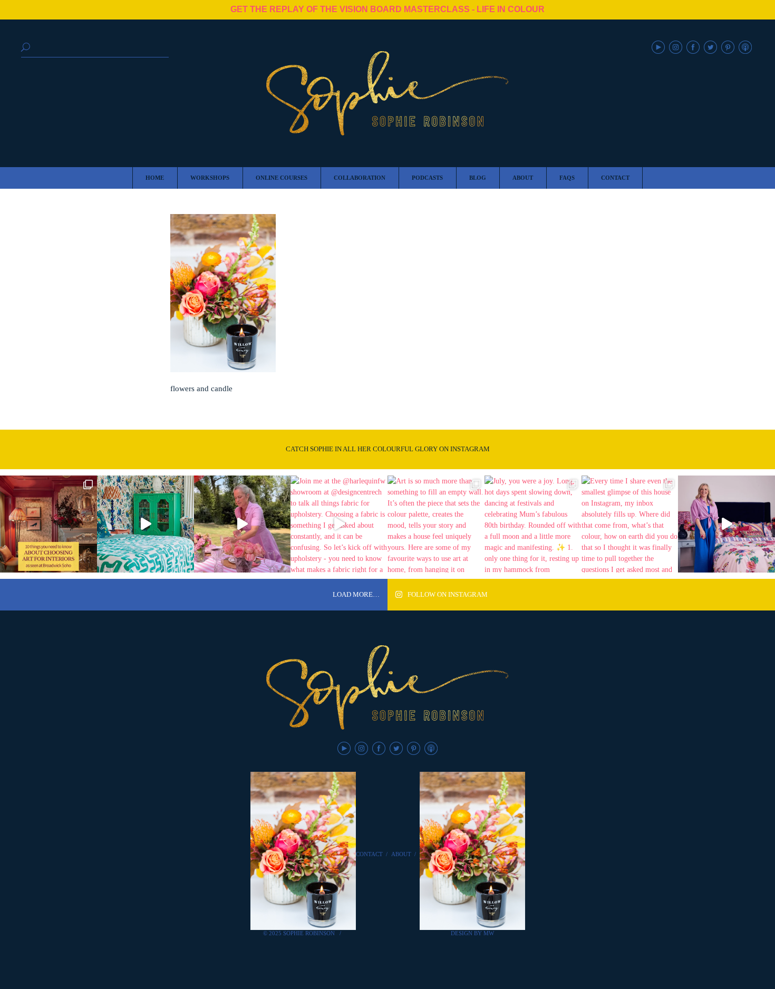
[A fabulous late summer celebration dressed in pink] (242, 524)
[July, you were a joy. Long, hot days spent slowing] (533, 524)
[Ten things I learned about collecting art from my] (48, 524)
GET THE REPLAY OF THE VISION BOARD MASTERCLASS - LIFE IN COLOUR (387, 9)
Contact (369, 854)
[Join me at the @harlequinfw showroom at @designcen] (339, 524)
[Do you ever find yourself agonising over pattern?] (145, 524)
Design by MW (472, 933)
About (401, 854)
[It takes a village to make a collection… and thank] (726, 524)
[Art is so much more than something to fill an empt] (436, 524)
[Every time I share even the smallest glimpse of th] (630, 524)
